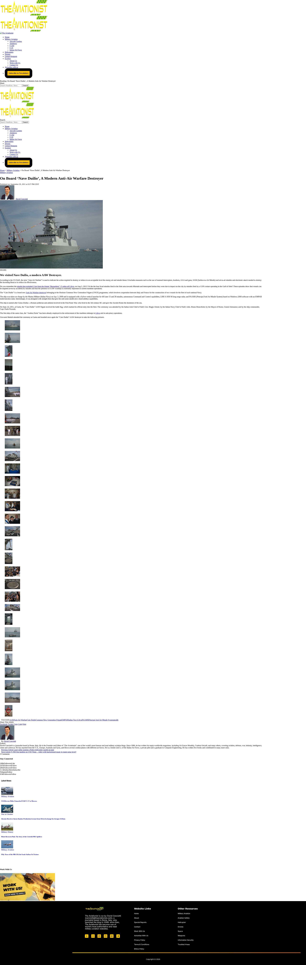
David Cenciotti (22, 199)
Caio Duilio (31, 720)
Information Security (186, 940)
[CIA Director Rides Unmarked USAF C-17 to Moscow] (7, 794)
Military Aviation (6, 173)
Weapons (181, 935)
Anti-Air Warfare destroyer (36, 293)
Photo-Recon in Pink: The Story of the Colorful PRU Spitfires (21, 837)
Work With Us (139, 931)
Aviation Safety (184, 918)
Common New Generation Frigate (49, 720)
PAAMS (85, 720)
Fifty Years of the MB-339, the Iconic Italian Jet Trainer (20, 854)
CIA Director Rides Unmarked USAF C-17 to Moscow (19, 801)
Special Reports (140, 922)
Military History (7, 832)
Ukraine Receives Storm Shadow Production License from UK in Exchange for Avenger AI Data (33, 819)
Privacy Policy (139, 940)
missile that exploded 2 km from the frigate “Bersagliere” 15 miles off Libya (45, 286)
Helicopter (182, 922)
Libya (98, 313)
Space (180, 931)
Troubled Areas (184, 944)
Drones (180, 927)
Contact (137, 927)
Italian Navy (72, 720)
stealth (116, 720)
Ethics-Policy (139, 949)
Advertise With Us (141, 935)
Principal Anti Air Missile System (101, 720)
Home (136, 913)
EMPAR (65, 720)
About (136, 918)
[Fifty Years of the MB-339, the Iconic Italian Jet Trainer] (7, 848)
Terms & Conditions (141, 944)
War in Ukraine (7, 814)
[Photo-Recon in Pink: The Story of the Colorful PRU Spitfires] (7, 830)
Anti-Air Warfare (20, 720)
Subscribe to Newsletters (18, 73)
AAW (12, 720)
